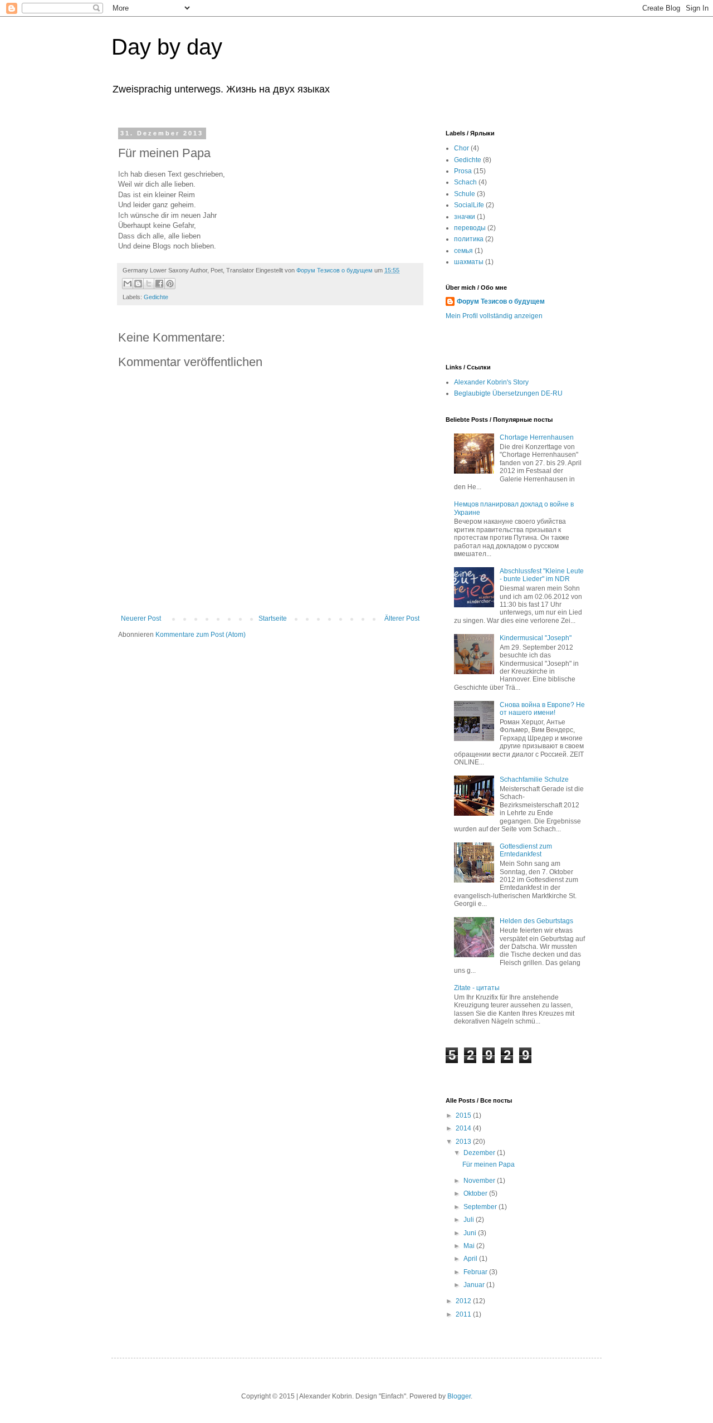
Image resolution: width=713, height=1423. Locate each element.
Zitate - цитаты (477, 988)
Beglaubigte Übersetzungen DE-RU (508, 393)
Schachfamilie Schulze (534, 779)
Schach (465, 182)
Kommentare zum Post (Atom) (200, 635)
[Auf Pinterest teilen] (169, 283)
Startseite (272, 618)
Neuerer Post (141, 618)
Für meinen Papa (488, 1164)
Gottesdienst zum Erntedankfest (526, 850)
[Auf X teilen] (148, 283)
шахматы (469, 262)
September (481, 1207)
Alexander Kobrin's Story (491, 382)
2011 (464, 1314)
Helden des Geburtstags (536, 921)
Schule (464, 194)
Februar (476, 1272)
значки (464, 217)
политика (469, 239)
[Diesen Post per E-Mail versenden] (127, 283)
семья (463, 251)
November (480, 1181)
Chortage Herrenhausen (537, 437)
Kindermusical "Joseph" (536, 638)
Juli (469, 1220)
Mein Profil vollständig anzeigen (494, 316)
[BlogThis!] (138, 283)
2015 (464, 1115)
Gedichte (156, 297)
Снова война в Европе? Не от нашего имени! (542, 709)
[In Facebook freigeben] (159, 283)
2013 (464, 1142)
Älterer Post (401, 618)
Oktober (476, 1193)
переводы (470, 228)
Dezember (480, 1153)
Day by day (166, 47)
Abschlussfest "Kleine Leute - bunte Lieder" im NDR (542, 575)
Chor (461, 148)
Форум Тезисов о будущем (501, 301)
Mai (469, 1246)
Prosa (463, 171)
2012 (464, 1301)
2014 (464, 1128)
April (471, 1259)
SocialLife (469, 205)
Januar (474, 1285)
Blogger (459, 1396)
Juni (470, 1233)
